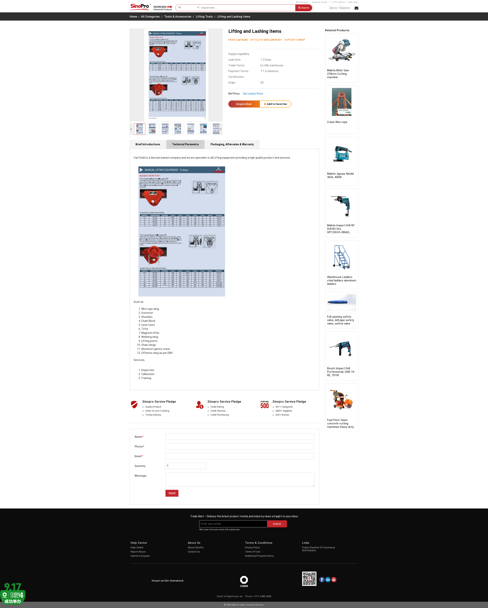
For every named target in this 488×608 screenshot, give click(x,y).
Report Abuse (138, 551)
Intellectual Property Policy (259, 555)
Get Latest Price (253, 93)
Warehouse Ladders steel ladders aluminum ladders (341, 280)
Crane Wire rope (337, 122)
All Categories (150, 16)
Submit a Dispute (140, 555)
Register (345, 7)
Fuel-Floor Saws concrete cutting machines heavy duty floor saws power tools (340, 426)
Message (140, 475)
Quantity (140, 465)
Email (139, 456)
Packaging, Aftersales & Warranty (232, 144)
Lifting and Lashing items (233, 16)
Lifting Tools (204, 16)
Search (305, 7)
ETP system (339, 2)
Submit (277, 523)
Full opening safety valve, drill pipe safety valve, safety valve (340, 320)
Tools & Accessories (177, 16)
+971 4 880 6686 (262, 596)
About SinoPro (196, 547)
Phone (139, 446)
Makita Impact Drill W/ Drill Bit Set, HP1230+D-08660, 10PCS (341, 230)
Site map (353, 2)
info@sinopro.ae (233, 596)
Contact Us (194, 551)
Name (139, 436)
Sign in (333, 7)
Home (133, 16)
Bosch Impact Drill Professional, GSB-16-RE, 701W (341, 372)
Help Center (137, 547)
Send (172, 493)
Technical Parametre (185, 144)
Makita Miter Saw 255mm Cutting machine (338, 74)
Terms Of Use (252, 551)
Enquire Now (244, 104)
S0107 (301, 40)
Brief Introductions (148, 144)
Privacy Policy (252, 547)
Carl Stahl (241, 40)
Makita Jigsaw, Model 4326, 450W (340, 175)
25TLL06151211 (273, 40)
